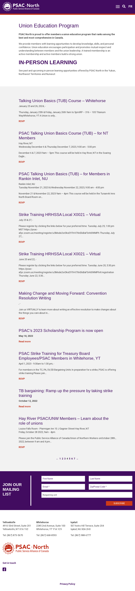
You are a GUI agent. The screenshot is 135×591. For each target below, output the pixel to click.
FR (130, 6)
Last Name (94, 477)
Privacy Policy (67, 584)
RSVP (22, 121)
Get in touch (9, 563)
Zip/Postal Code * (97, 485)
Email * (46, 485)
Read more (25, 341)
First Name (47, 477)
